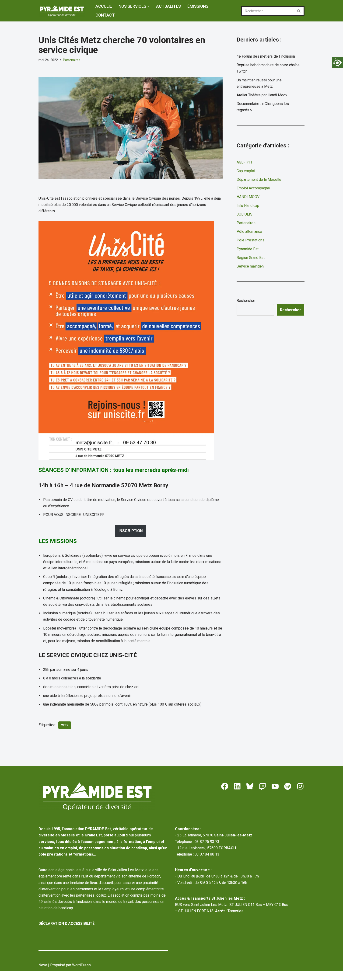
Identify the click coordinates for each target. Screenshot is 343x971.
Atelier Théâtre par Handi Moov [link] (262, 95)
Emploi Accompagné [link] (253, 188)
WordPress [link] (81, 965)
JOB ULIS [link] (244, 214)
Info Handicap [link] (248, 205)
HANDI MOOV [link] (248, 197)
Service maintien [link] (250, 266)
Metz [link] (65, 725)
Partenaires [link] (71, 60)
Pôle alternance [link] (249, 231)
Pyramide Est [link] (248, 249)
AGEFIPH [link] (244, 162)
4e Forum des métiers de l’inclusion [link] (266, 56)
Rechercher (246, 300)
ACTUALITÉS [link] (168, 6)
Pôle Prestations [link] (250, 240)
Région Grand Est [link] (251, 257)
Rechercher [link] (290, 310)
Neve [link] (42, 965)
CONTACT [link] (105, 15)
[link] (337, 62)
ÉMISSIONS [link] (197, 6)
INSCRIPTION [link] (131, 531)
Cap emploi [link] (246, 171)
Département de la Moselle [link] (259, 179)
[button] (148, 6)
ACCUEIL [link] (103, 6)
